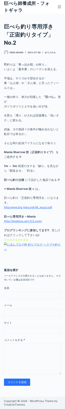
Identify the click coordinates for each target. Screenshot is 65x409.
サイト (8, 322)
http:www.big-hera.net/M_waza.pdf (28, 207)
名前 (6, 288)
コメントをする (14, 340)
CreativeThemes (14, 404)
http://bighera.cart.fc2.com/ (23, 221)
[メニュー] (59, 6)
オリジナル (50, 52)
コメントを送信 (17, 382)
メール (8, 305)
